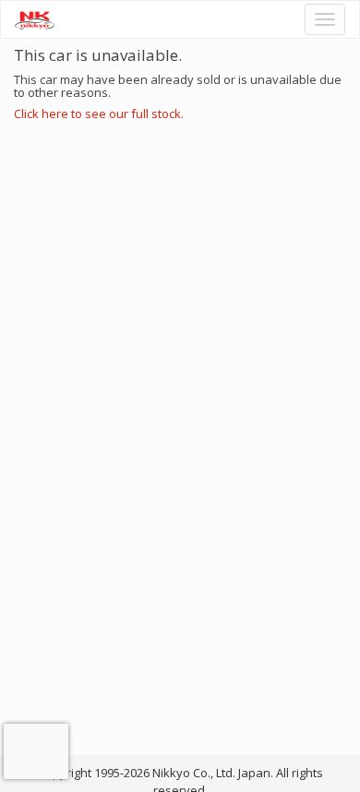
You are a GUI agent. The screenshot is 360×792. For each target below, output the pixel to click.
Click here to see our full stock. (99, 113)
